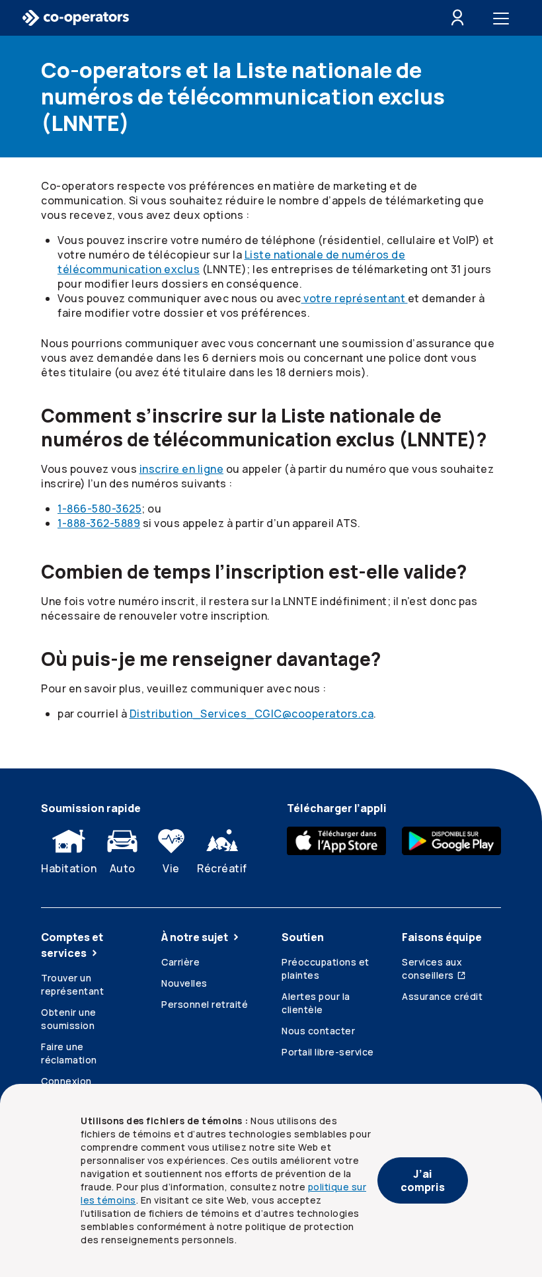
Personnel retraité (204, 1004)
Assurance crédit (442, 996)
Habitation (69, 868)
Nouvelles (184, 983)
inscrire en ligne (181, 469)
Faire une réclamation (69, 1053)
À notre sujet (194, 937)
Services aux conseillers (432, 968)
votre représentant (354, 298)
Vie (171, 868)
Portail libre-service (328, 1052)
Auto (123, 868)
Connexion (66, 1081)
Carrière (180, 962)
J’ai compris (423, 1180)
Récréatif (222, 868)
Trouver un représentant (72, 984)
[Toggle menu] (504, 18)
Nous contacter (318, 1030)
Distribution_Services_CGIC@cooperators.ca (252, 713)
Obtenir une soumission (69, 1019)
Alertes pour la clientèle (316, 1003)
